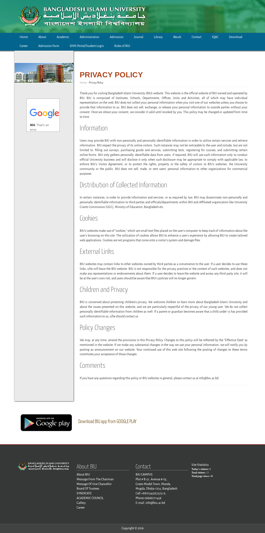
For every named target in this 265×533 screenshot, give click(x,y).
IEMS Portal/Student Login (87, 46)
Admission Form (48, 46)
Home (24, 37)
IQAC (215, 37)
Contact (196, 37)
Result (177, 37)
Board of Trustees (88, 489)
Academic (63, 37)
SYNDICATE (84, 493)
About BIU (83, 475)
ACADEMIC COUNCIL (90, 498)
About (42, 37)
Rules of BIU (122, 46)
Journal (138, 37)
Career (24, 46)
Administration (89, 37)
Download (235, 37)
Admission (116, 37)
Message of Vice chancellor (94, 484)
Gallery (81, 503)
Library (158, 37)
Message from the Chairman (95, 479)
